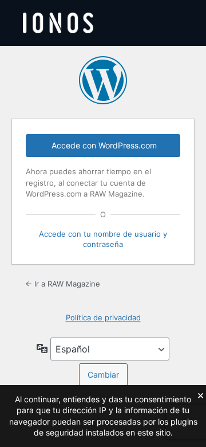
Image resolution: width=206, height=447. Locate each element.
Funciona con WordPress (103, 80)
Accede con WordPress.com (104, 145)
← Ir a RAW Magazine (62, 283)
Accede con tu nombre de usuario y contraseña (103, 239)
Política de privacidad (103, 317)
